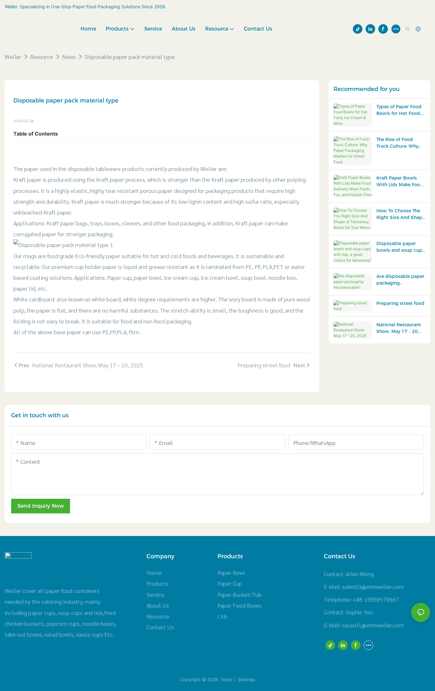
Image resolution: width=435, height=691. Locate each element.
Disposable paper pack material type (130, 56)
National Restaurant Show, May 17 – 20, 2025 (398, 328)
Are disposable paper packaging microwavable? (400, 279)
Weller (13, 56)
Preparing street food (400, 303)
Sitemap (246, 679)
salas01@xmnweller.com (373, 625)
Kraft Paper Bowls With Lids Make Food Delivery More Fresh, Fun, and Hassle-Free (399, 181)
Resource (41, 56)
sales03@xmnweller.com (373, 586)
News (69, 56)
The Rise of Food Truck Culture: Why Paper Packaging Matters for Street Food (397, 143)
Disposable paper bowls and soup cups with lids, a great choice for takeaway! (400, 247)
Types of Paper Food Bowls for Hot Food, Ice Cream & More (399, 110)
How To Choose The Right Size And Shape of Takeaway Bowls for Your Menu (400, 214)
